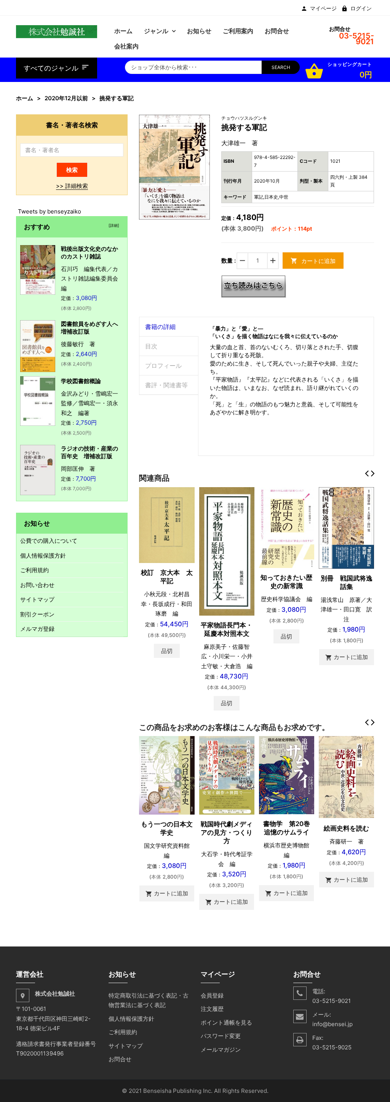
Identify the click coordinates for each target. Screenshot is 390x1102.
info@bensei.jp (332, 1024)
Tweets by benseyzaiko (49, 211)
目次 (151, 346)
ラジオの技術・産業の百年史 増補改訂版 (89, 452)
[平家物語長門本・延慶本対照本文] (226, 550)
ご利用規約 (34, 570)
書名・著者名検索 (72, 125)
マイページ (323, 8)
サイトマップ (37, 599)
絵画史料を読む (346, 828)
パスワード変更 (221, 1035)
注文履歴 (212, 1008)
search (281, 67)
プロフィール (163, 365)
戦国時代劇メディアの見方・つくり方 (227, 832)
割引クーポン (37, 614)
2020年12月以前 (66, 98)
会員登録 (212, 995)
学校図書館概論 (81, 381)
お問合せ (120, 1059)
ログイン (361, 8)
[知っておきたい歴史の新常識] (286, 527)
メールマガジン (221, 1049)
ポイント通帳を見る (226, 1022)
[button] (203, 121)
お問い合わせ (37, 585)
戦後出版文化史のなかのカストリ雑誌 (89, 252)
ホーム (24, 98)
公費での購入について (48, 540)
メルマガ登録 (37, 628)
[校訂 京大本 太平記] (166, 524)
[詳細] (112, 225)
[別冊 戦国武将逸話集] (346, 527)
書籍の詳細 (160, 326)
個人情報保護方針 (43, 555)
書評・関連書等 (166, 385)
